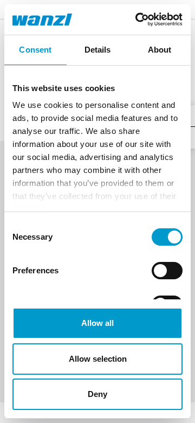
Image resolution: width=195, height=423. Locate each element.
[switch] (167, 270)
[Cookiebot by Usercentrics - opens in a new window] (138, 19)
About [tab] (160, 49)
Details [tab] (97, 49)
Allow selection (98, 358)
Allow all (97, 323)
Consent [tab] (35, 49)
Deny (97, 394)
